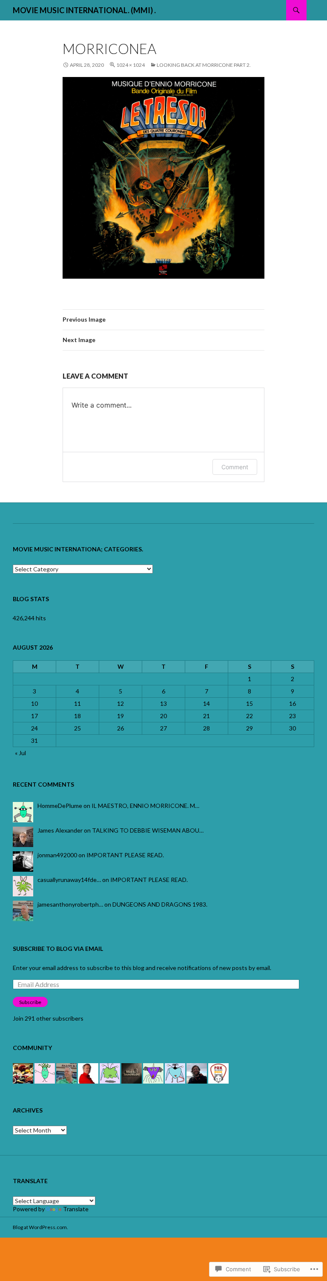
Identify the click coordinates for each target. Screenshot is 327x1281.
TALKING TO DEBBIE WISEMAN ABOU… (148, 830)
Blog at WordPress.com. (40, 1227)
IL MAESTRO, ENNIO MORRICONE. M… (145, 805)
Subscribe (30, 1002)
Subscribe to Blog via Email (58, 948)
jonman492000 (57, 855)
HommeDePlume (59, 805)
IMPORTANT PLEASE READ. (125, 855)
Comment (234, 467)
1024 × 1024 (130, 65)
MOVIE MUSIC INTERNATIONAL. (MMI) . (84, 10)
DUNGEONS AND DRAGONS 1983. (159, 904)
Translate (76, 1209)
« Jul (20, 752)
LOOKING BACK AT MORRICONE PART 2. (204, 65)
